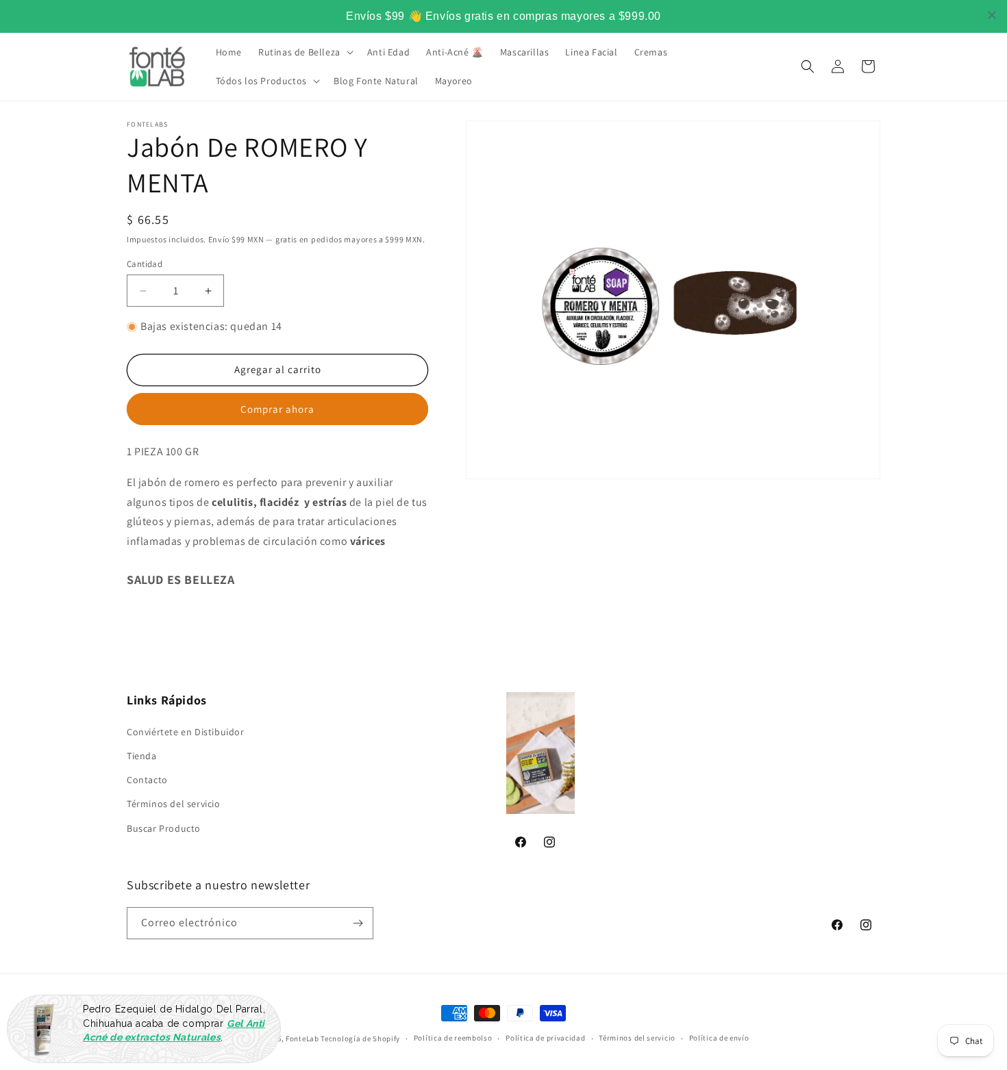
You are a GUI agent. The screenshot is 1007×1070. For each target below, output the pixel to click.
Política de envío (719, 1038)
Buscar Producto (164, 828)
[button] (304, 52)
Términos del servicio (174, 804)
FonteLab (302, 1038)
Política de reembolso (453, 1038)
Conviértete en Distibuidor (186, 732)
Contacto (147, 780)
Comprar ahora (277, 409)
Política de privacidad (545, 1038)
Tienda (142, 756)
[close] (992, 15)
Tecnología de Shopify (360, 1038)
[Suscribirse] (358, 923)
